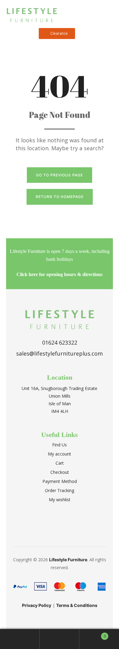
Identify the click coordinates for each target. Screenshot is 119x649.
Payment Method (59, 481)
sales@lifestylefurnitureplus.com (59, 353)
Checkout (59, 472)
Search (59, 639)
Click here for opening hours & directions (59, 274)
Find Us (59, 445)
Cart (60, 463)
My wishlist (59, 499)
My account (59, 454)
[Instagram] (66, 522)
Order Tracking (59, 490)
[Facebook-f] (52, 522)
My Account (20, 639)
